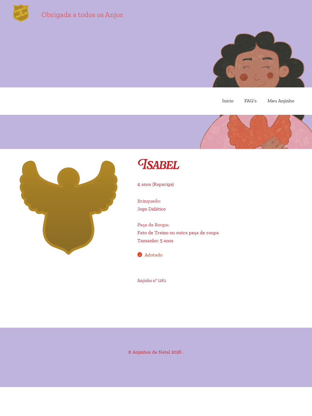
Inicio (227, 101)
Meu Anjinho (281, 101)
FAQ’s (250, 101)
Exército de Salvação (45, 13)
